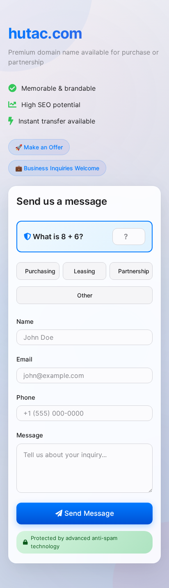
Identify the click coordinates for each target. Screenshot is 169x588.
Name (25, 321)
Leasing (84, 271)
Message (29, 435)
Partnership (133, 271)
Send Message (88, 513)
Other (84, 295)
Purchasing (40, 271)
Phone (25, 397)
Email (24, 359)
